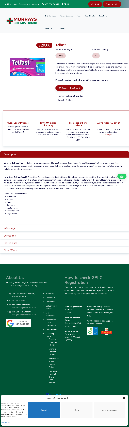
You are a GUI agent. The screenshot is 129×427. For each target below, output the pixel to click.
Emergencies (51, 329)
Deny (76, 410)
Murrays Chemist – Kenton (53, 352)
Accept (44, 410)
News (79, 16)
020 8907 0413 (51, 4)
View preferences (109, 410)
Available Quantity (100, 49)
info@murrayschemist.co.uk (24, 307)
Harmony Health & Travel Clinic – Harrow (53, 377)
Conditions (60, 28)
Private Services (66, 16)
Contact (95, 4)
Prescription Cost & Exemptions (51, 322)
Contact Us (50, 297)
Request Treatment (70, 88)
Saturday (78, 96)
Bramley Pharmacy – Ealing (53, 342)
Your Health (90, 16)
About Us (48, 28)
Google (108, 134)
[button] (124, 398)
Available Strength (63, 49)
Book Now (103, 16)
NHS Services (50, 16)
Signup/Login (112, 4)
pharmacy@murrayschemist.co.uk (24, 4)
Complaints (50, 302)
